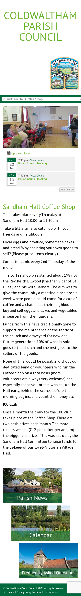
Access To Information (45, 592)
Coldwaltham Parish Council (40, 26)
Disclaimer (9, 592)
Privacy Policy (24, 592)
